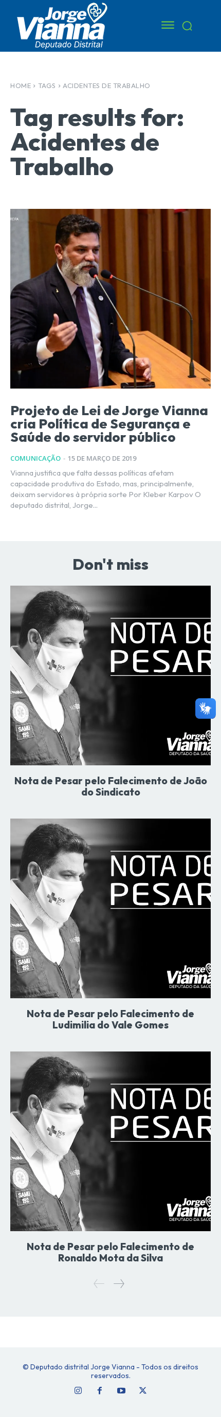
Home (20, 85)
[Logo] (74, 25)
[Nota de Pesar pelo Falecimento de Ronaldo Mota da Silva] (110, 1141)
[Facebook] (99, 1391)
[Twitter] (143, 1391)
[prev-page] (99, 1283)
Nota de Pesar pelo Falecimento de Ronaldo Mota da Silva (110, 1252)
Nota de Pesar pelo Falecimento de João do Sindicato (110, 786)
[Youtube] (121, 1391)
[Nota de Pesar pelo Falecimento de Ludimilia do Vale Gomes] (110, 908)
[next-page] (118, 1283)
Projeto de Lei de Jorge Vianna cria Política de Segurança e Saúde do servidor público (109, 423)
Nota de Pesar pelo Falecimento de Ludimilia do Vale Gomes (110, 1019)
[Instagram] (78, 1391)
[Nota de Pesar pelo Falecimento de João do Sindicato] (110, 675)
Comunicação (35, 458)
